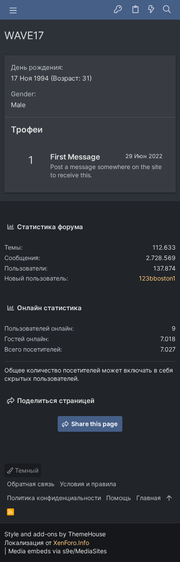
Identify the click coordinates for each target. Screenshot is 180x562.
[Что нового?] (151, 9)
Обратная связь (31, 484)
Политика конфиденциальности (54, 497)
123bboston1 (157, 278)
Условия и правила (88, 484)
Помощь (118, 497)
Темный (25, 470)
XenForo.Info (71, 542)
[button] (13, 10)
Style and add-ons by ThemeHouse (55, 534)
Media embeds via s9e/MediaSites (57, 551)
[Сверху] (169, 498)
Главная (148, 497)
